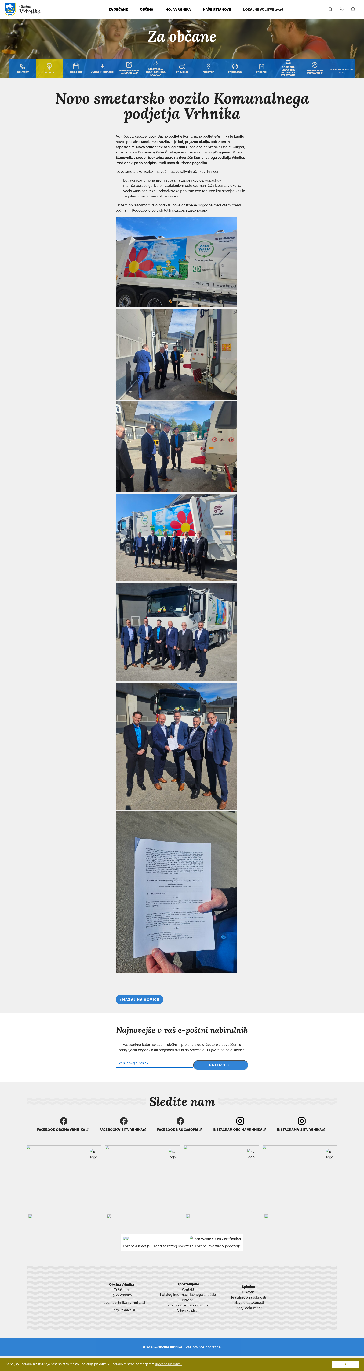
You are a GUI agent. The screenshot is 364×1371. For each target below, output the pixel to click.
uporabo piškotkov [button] (168, 1364)
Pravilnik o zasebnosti (248, 1297)
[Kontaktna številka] (341, 9)
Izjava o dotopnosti (248, 1303)
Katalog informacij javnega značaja (188, 1295)
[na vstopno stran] (23, 15)
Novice (188, 1300)
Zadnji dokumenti (249, 1308)
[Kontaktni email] (353, 9)
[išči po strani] (330, 9)
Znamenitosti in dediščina (188, 1305)
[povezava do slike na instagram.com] (64, 1182)
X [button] (345, 1364)
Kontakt (188, 1289)
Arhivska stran (188, 1311)
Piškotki (248, 1292)
